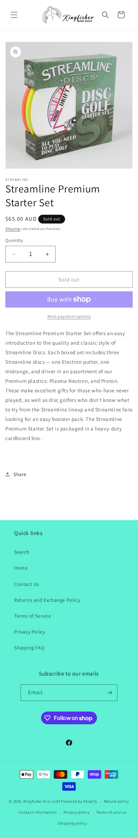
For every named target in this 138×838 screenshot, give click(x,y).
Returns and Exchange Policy (47, 600)
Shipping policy (72, 823)
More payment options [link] (69, 316)
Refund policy (116, 801)
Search (22, 552)
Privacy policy (77, 812)
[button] (14, 15)
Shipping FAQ (29, 647)
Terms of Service (32, 616)
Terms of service (111, 812)
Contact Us (26, 584)
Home (21, 568)
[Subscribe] (109, 692)
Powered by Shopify (79, 801)
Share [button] (20, 474)
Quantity (14, 240)
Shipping (12, 228)
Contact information (37, 812)
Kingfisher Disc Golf (41, 801)
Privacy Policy (29, 632)
